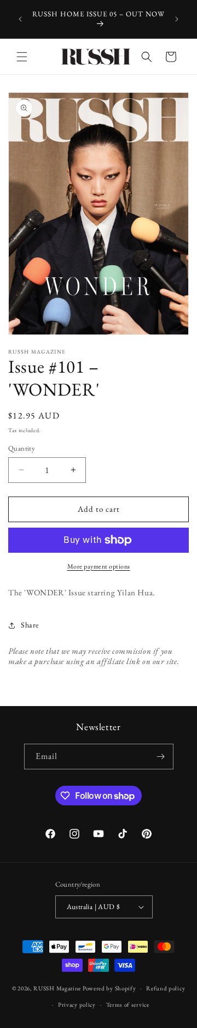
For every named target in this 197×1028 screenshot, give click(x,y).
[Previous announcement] (20, 19)
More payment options (98, 566)
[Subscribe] (161, 756)
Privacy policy (77, 1004)
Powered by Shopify (109, 988)
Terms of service (127, 1004)
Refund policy (165, 988)
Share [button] (30, 625)
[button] (22, 57)
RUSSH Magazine (57, 988)
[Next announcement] (177, 19)
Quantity (21, 448)
